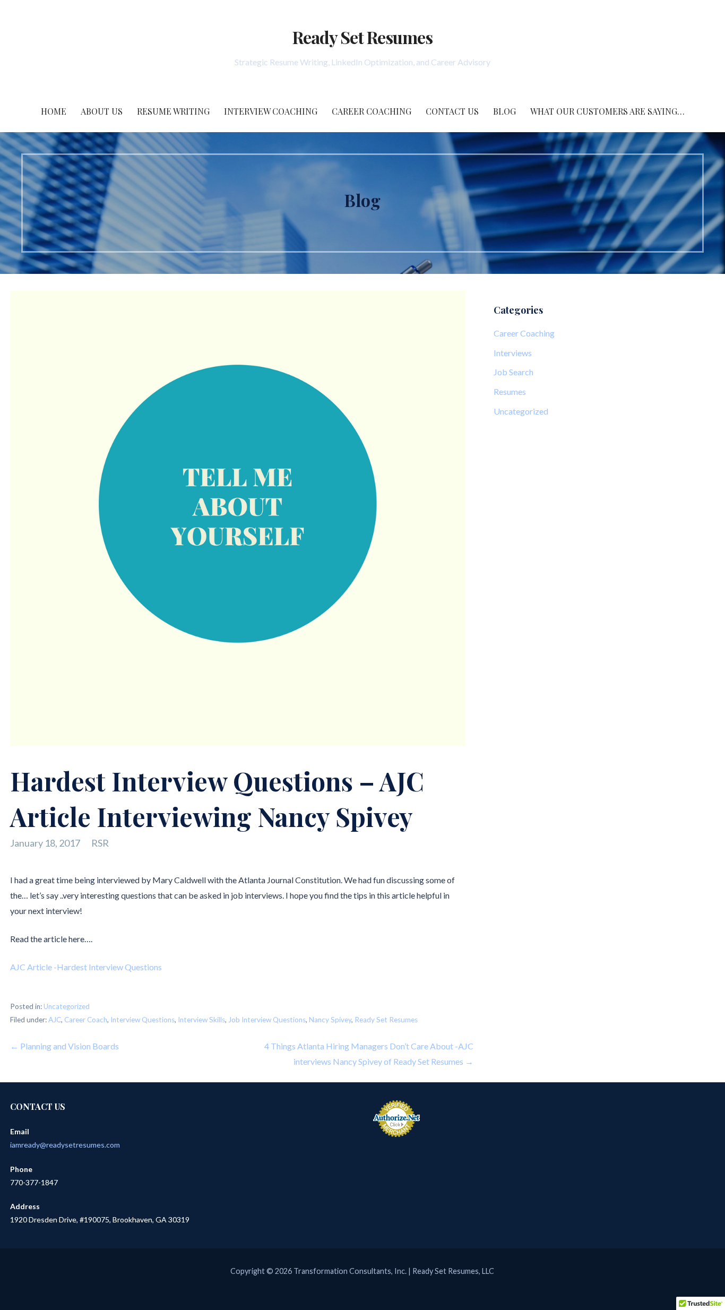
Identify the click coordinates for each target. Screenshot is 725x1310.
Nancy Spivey (330, 1019)
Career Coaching (371, 111)
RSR (100, 843)
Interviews (513, 353)
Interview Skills (201, 1019)
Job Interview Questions (267, 1019)
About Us (102, 111)
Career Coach (85, 1019)
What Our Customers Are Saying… (607, 111)
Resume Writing (173, 111)
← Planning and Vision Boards (64, 1046)
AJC (54, 1019)
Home (53, 111)
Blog (504, 111)
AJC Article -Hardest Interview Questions (86, 967)
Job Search (513, 372)
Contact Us (452, 111)
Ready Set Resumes (362, 36)
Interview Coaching (270, 111)
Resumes (510, 391)
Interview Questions (142, 1019)
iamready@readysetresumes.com (65, 1144)
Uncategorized (67, 1006)
